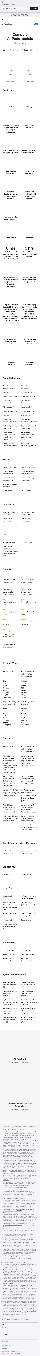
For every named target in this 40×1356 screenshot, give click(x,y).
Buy (37, 24)
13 (31, 343)
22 (25, 974)
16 (14, 364)
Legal (12, 1353)
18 (17, 410)
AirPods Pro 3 (6, 24)
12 (18, 320)
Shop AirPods (19, 43)
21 (33, 950)
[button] (15, 8)
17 (13, 406)
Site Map (17, 1353)
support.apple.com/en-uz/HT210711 (12, 1211)
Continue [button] (34, 8)
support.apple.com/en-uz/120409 (23, 1156)
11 (29, 316)
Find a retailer (5, 1345)
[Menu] (38, 19)
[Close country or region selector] (38, 2)
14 (12, 343)
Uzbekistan (4, 1348)
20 (19, 663)
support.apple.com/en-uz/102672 (11, 1155)
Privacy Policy (5, 1353)
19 (14, 594)
